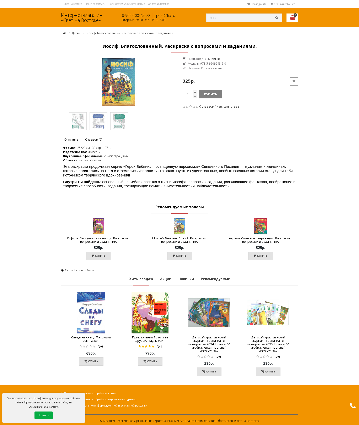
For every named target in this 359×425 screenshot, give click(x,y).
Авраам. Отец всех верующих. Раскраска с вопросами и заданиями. (260, 240)
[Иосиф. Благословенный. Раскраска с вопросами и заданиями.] (119, 82)
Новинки (186, 279)
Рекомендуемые (215, 279)
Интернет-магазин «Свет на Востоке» (81, 17)
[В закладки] (134, 228)
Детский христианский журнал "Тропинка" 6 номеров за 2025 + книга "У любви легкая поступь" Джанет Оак (268, 344)
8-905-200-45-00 (136, 15)
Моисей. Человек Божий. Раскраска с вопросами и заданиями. (179, 240)
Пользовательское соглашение (126, 4)
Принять (43, 415)
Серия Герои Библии (79, 270)
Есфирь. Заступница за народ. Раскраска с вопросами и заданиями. (98, 240)
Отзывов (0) (93, 139)
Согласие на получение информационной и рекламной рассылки (105, 405)
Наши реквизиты (95, 4)
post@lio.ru (165, 15)
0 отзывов (206, 106)
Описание (71, 139)
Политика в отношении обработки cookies (90, 393)
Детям (76, 33)
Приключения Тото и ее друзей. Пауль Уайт (150, 339)
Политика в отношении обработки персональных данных (100, 399)
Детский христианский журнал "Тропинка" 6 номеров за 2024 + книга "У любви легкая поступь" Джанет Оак (209, 344)
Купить (210, 94)
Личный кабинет (284, 4)
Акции (165, 279)
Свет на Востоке (73, 4)
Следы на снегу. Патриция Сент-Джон (91, 339)
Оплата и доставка (158, 4)
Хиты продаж (141, 279)
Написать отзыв (227, 106)
